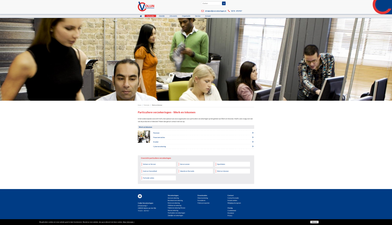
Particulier (147, 105)
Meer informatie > (128, 222)
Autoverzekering (173, 198)
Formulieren (201, 200)
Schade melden (232, 200)
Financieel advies (159, 137)
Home (139, 105)
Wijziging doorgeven (234, 203)
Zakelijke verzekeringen (175, 215)
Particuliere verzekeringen (176, 213)
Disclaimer (230, 213)
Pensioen (156, 133)
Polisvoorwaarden (204, 203)
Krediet (155, 142)
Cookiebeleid (231, 210)
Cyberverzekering (159, 146)
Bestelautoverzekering (175, 200)
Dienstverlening (203, 198)
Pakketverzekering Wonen (176, 208)
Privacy (229, 215)
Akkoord (314, 222)
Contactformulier (233, 198)
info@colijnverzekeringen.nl (215, 11)
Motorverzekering (174, 203)
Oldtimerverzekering (174, 205)
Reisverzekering (173, 210)
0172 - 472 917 (236, 11)
